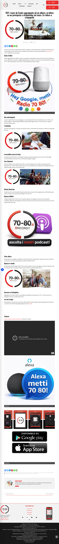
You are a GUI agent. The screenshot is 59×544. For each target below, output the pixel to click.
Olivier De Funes (51, 472)
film (23, 472)
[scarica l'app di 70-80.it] (29, 88)
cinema (17, 472)
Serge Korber (14, 473)
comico (20, 472)
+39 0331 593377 (4, 518)
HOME (14, 3)
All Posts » (17, 486)
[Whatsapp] (14, 46)
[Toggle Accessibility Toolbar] (2, 269)
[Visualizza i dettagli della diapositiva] (29, 436)
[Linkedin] (10, 46)
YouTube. (30, 303)
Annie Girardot (13, 472)
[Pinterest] (12, 46)
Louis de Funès (49, 51)
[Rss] (29, 520)
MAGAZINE (31, 3)
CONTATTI (29, 6)
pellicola (7, 473)
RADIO (19, 3)
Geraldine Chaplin (36, 472)
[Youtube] (32, 517)
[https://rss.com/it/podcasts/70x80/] (29, 229)
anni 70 (8, 472)
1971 (6, 472)
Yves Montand (35, 473)
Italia (41, 472)
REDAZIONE (22, 6)
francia (25, 472)
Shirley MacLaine (21, 473)
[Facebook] (5, 46)
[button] (44, 5)
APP (37, 3)
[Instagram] (27, 517)
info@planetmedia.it (5, 519)
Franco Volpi (29, 472)
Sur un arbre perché (28, 473)
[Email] (16, 46)
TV (25, 3)
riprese (10, 473)
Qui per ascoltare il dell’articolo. (13, 319)
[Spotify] (36, 517)
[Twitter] (8, 46)
